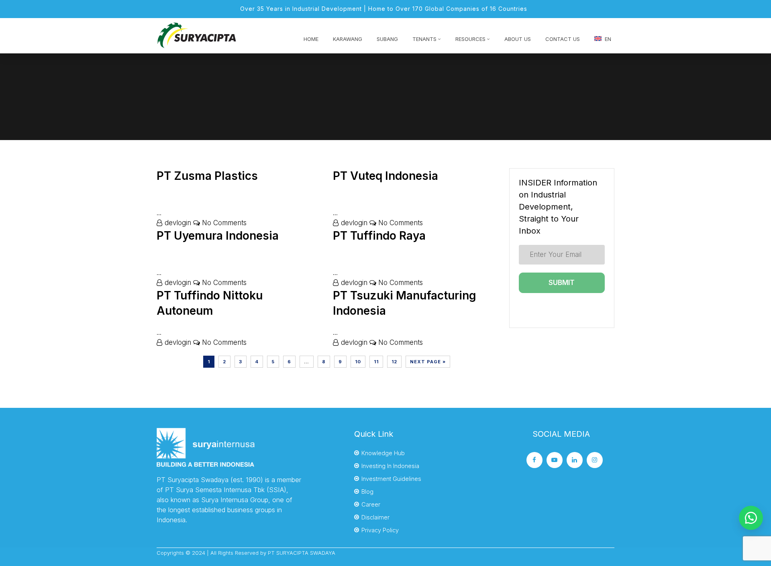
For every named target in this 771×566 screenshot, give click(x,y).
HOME (311, 39)
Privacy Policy (380, 530)
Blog (367, 491)
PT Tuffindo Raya (379, 235)
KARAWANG (347, 39)
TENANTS (424, 39)
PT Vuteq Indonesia (385, 176)
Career (370, 504)
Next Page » (428, 361)
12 (394, 361)
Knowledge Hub (383, 453)
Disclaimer (375, 517)
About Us (517, 39)
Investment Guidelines (391, 478)
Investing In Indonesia (390, 465)
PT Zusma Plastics (207, 176)
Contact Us (562, 39)
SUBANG (387, 39)
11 (376, 361)
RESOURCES (470, 39)
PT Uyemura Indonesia (218, 235)
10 (358, 361)
